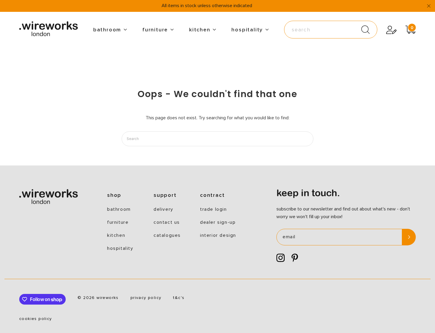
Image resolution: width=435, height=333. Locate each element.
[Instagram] (280, 258)
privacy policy (146, 297)
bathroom (107, 30)
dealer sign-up (218, 222)
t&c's (178, 297)
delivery (163, 209)
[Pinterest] (295, 258)
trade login (213, 209)
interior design (218, 235)
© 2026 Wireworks (98, 297)
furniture (155, 30)
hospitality (247, 30)
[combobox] (330, 29)
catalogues (167, 235)
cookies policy (35, 318)
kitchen (199, 30)
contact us (167, 222)
